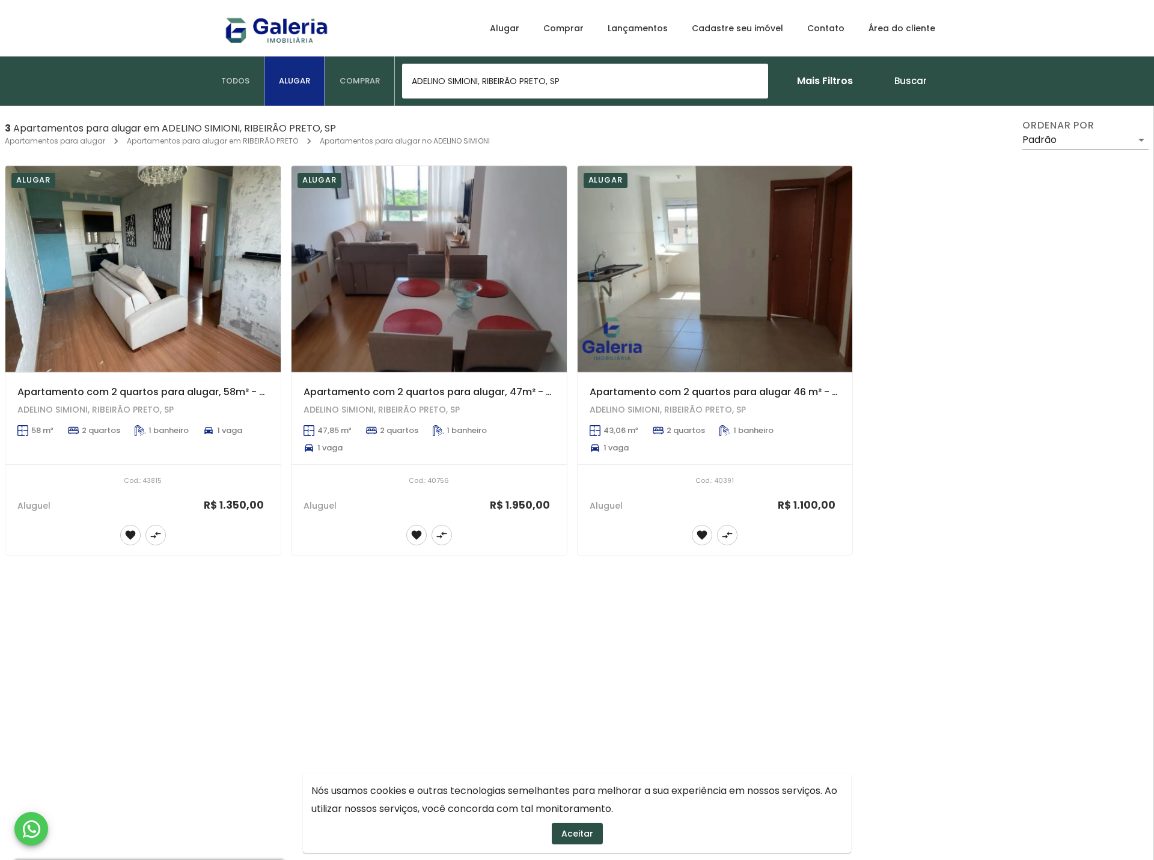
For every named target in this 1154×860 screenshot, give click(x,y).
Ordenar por (1058, 125)
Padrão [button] (1039, 140)
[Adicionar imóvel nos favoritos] (130, 535)
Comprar (563, 28)
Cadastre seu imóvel (737, 28)
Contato (825, 28)
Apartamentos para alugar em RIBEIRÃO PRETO (212, 141)
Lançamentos (638, 28)
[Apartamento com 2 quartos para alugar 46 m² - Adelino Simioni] (715, 269)
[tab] (235, 81)
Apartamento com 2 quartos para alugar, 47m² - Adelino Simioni (462, 392)
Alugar (504, 28)
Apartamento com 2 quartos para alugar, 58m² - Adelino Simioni (175, 392)
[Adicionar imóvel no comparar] (155, 535)
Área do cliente (902, 28)
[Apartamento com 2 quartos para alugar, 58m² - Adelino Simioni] (143, 269)
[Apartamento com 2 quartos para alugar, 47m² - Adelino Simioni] (429, 269)
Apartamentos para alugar (55, 141)
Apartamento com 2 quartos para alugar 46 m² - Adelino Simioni (748, 392)
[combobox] (585, 81)
